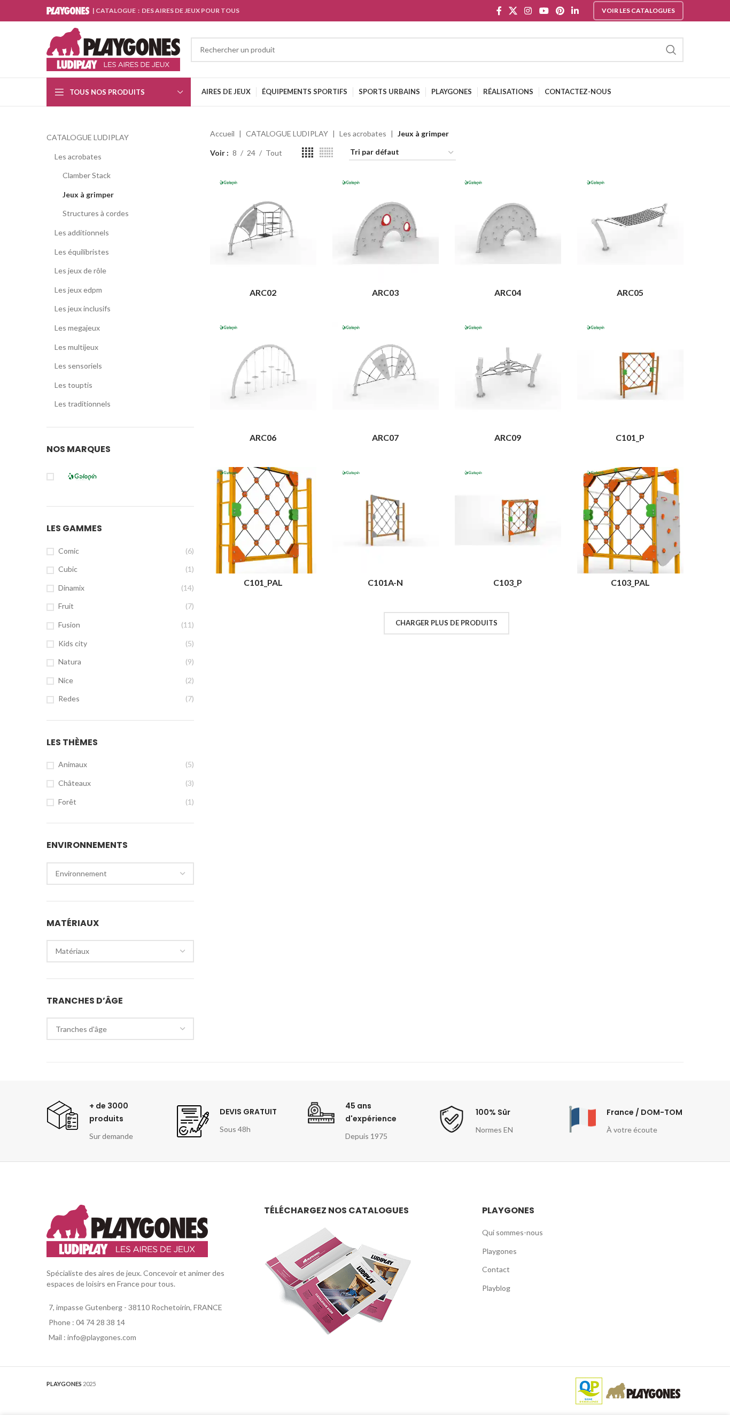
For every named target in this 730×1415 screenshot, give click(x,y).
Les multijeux (76, 346)
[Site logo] (113, 48)
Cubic (67, 568)
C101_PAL (263, 582)
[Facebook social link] (499, 11)
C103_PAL (630, 582)
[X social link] (513, 11)
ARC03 (385, 292)
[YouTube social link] (543, 11)
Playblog (496, 1287)
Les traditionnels (83, 403)
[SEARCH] (671, 49)
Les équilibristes (82, 251)
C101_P (630, 437)
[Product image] (630, 375)
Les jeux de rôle (80, 270)
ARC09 (507, 437)
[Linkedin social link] (575, 11)
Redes (69, 698)
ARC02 (263, 292)
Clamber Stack (87, 175)
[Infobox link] (103, 1120)
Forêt (67, 801)
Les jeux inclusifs (83, 308)
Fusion (69, 624)
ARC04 (507, 292)
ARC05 (630, 292)
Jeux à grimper (88, 194)
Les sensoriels (78, 365)
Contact (496, 1269)
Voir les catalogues (638, 10)
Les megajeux (77, 327)
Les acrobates (78, 156)
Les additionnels (82, 232)
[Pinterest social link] (560, 11)
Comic (68, 550)
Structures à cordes (96, 213)
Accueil (222, 133)
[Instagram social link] (528, 11)
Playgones (499, 1251)
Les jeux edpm (78, 289)
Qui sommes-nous (512, 1232)
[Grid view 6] (326, 152)
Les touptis (73, 384)
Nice (65, 680)
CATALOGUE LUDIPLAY (87, 137)
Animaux (72, 764)
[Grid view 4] (307, 152)
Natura (69, 661)
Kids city (72, 643)
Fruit (66, 605)
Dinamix (71, 587)
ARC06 (263, 437)
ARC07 (385, 437)
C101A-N (385, 582)
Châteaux (74, 782)
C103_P (507, 582)
